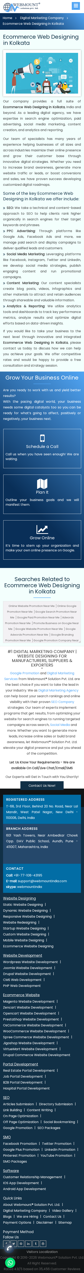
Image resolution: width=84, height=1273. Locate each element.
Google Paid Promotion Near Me (38, 617)
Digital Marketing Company (42, 18)
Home (7, 18)
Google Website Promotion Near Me (39, 629)
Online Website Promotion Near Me (32, 606)
